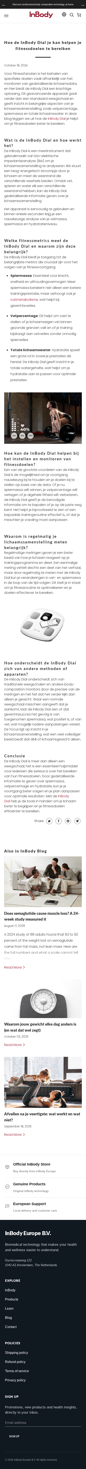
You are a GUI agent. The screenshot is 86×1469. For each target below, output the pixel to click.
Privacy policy (15, 1380)
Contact (10, 1327)
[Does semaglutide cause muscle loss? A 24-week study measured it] (43, 881)
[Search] (71, 16)
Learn (9, 1308)
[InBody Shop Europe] (41, 15)
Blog (8, 1317)
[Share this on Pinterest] (67, 821)
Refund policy (15, 1362)
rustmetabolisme (24, 299)
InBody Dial (57, 118)
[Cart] (79, 16)
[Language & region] (64, 15)
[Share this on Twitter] (48, 821)
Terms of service (17, 1371)
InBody (10, 1290)
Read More (13, 967)
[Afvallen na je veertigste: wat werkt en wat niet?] (43, 1082)
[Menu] (6, 16)
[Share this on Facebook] (58, 821)
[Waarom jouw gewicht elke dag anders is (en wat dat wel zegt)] (43, 998)
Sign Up (14, 1436)
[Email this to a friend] (77, 821)
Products (11, 1299)
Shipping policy (16, 1352)
